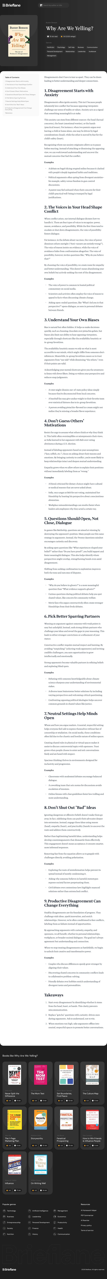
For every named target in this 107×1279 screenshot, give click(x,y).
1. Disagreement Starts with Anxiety (17, 81)
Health (60, 1228)
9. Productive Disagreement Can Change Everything (18, 108)
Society (10, 1228)
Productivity (62, 1222)
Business (10, 1217)
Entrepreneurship (13, 1222)
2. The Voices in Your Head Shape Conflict (18, 84)
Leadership (36, 1217)
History (35, 1234)
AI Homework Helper (89, 1210)
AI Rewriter (85, 1220)
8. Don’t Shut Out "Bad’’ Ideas (14, 104)
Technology (11, 1211)
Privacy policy (86, 1225)
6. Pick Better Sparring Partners (15, 98)
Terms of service (87, 1230)
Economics (62, 1217)
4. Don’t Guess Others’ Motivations (16, 91)
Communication (64, 1234)
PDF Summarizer (87, 1215)
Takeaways (8, 113)
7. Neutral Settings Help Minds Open (17, 101)
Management (63, 1211)
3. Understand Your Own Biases (15, 88)
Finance (35, 1228)
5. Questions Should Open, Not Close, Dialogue (20, 94)
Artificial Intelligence (40, 1211)
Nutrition (10, 1234)
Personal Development (41, 1222)
